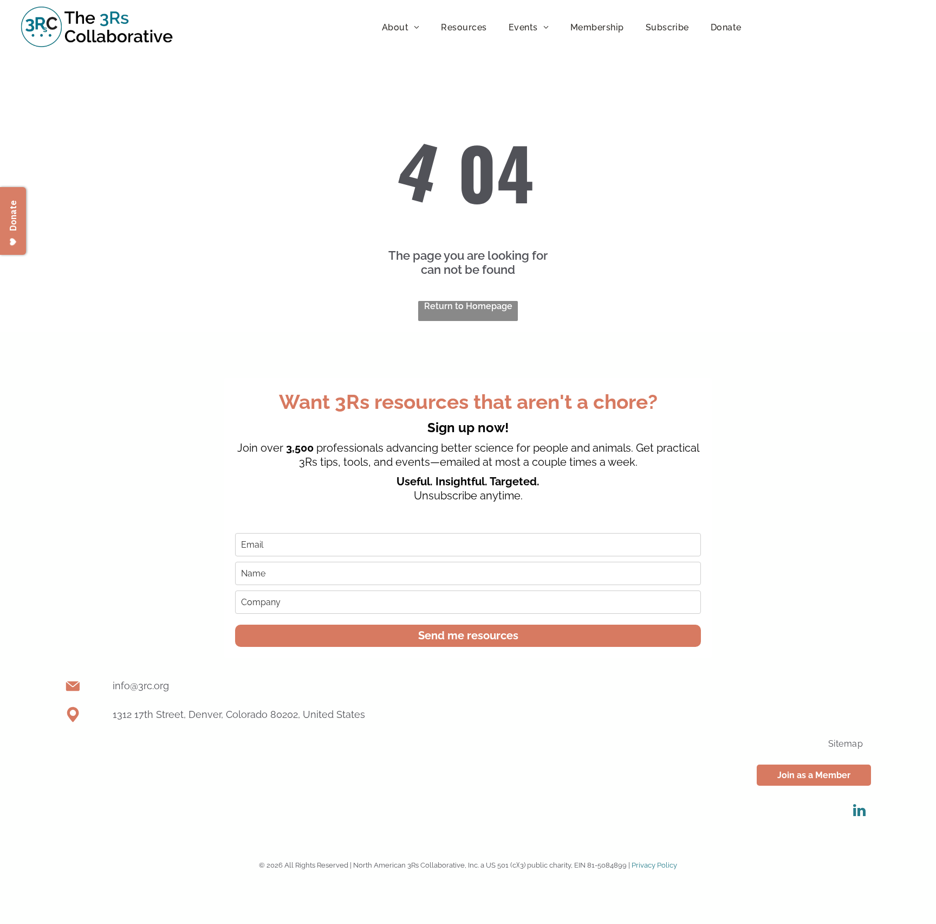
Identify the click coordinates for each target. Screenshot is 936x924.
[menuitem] (401, 27)
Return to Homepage (468, 306)
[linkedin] (859, 812)
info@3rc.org (141, 685)
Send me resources (468, 635)
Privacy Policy (654, 865)
